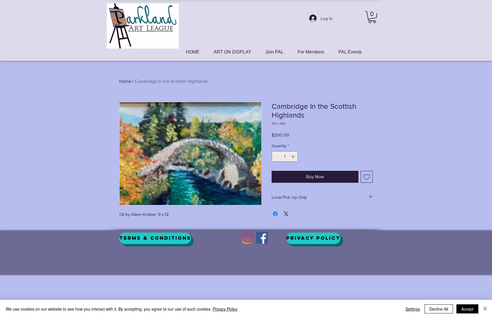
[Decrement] (276, 156)
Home (125, 81)
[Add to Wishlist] (367, 177)
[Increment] (293, 156)
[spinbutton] (285, 156)
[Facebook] (262, 238)
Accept (467, 309)
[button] (372, 17)
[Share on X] (286, 213)
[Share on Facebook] (275, 213)
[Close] (485, 308)
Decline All (438, 309)
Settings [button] (412, 309)
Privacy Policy (225, 309)
